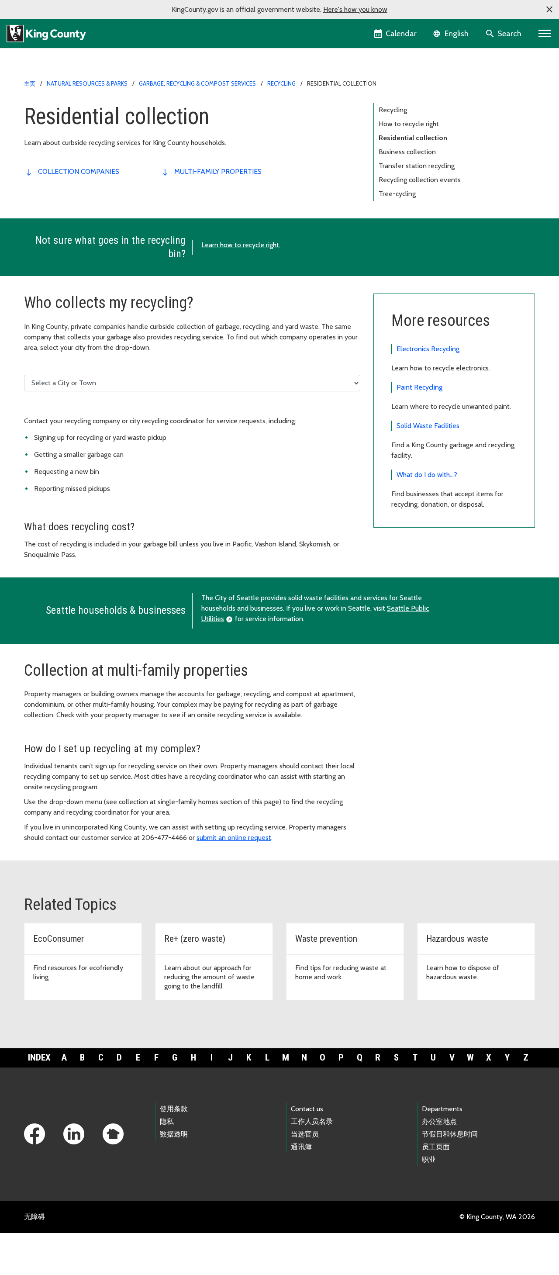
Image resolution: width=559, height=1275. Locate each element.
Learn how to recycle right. (240, 245)
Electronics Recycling (428, 349)
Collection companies (78, 171)
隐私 (167, 1121)
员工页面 (436, 1147)
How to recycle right (409, 124)
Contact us (307, 1109)
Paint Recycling (419, 387)
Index (39, 1057)
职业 (429, 1159)
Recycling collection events (420, 180)
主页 (29, 83)
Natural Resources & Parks (87, 83)
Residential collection (413, 138)
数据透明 (174, 1134)
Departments (442, 1109)
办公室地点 (439, 1121)
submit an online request (234, 837)
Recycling (281, 83)
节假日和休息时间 (450, 1134)
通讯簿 (301, 1147)
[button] (549, 9)
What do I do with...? (427, 474)
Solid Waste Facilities (428, 426)
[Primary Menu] (545, 33)
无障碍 (34, 1217)
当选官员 (305, 1134)
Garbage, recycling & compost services (197, 83)
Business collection (407, 152)
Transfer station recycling (417, 166)
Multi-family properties (218, 171)
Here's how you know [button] (355, 9)
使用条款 (174, 1109)
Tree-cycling (397, 194)
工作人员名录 (312, 1121)
